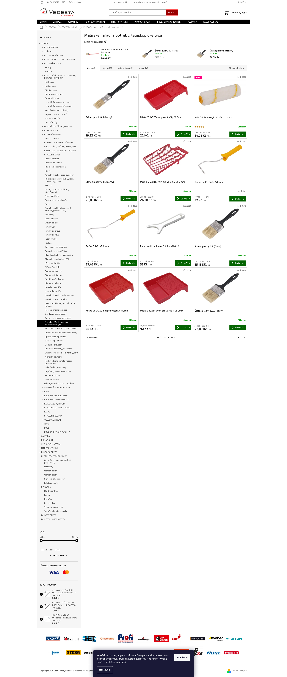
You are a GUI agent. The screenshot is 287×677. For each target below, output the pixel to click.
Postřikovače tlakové (54, 279)
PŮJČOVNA (46, 486)
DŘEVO (47, 391)
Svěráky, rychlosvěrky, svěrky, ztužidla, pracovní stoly (59, 209)
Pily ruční (49, 170)
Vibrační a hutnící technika (55, 511)
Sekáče (49, 243)
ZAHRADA (45, 436)
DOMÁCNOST (47, 440)
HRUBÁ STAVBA (51, 47)
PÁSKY (47, 411)
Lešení (47, 495)
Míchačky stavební (53, 356)
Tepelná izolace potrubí (55, 114)
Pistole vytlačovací (53, 271)
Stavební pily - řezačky (54, 478)
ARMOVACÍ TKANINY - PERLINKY (58, 387)
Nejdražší (107, 68)
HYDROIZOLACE (51, 130)
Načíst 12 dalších (166, 337)
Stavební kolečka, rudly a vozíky (59, 295)
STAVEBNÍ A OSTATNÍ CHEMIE (57, 407)
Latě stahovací (51, 218)
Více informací (118, 662)
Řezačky (48, 499)
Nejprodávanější (125, 68)
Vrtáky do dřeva (53, 230)
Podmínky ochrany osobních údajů (150, 2)
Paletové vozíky (51, 483)
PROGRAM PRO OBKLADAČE (56, 399)
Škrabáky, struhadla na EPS (57, 259)
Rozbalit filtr (57, 555)
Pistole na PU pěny (53, 275)
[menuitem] (43, 22)
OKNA (46, 424)
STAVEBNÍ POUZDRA (53, 415)
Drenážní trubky (52, 98)
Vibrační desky (50, 474)
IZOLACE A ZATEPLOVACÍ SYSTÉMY (59, 59)
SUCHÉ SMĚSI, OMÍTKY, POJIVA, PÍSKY (61, 146)
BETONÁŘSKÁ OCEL (53, 63)
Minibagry (48, 466)
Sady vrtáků (51, 238)
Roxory (48, 67)
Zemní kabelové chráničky (57, 110)
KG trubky (49, 82)
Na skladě (51, 549)
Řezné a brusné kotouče (56, 309)
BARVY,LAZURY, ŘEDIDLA (54, 403)
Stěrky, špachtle (52, 267)
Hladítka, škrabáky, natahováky (59, 255)
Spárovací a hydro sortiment (58, 318)
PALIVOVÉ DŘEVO (48, 515)
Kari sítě (48, 71)
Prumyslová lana (52, 375)
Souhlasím (182, 657)
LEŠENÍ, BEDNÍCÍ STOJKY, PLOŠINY (59, 383)
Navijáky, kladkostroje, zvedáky (59, 175)
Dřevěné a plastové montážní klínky (61, 332)
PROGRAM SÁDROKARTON (56, 395)
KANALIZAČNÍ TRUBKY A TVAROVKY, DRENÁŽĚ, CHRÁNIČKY (60, 77)
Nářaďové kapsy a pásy (55, 367)
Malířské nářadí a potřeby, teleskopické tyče (57, 323)
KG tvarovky (50, 86)
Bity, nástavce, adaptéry (56, 247)
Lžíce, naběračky (52, 263)
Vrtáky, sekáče (51, 222)
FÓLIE (46, 427)
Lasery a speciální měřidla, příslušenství (57, 191)
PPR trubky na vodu (54, 94)
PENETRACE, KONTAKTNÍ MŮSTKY (59, 142)
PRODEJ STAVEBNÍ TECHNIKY (54, 456)
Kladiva (48, 185)
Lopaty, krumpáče (53, 291)
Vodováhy (49, 214)
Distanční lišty (51, 122)
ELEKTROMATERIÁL (49, 448)
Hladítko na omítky (53, 162)
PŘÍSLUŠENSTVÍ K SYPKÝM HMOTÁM (60, 150)
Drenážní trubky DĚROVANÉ (58, 102)
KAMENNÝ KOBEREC (53, 134)
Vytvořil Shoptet (240, 670)
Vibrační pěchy (50, 470)
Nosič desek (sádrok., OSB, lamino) (61, 328)
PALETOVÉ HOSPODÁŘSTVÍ (53, 519)
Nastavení (104, 669)
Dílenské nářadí (52, 158)
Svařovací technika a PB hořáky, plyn (61, 352)
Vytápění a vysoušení (53, 507)
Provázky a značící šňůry (56, 251)
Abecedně (143, 68)
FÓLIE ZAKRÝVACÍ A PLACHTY (57, 432)
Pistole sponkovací (53, 283)
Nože (47, 204)
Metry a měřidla (52, 196)
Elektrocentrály (51, 491)
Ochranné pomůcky (54, 340)
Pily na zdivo (49, 503)
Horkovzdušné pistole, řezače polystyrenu (58, 362)
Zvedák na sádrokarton (55, 314)
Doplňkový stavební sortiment (58, 371)
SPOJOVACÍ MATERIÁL (51, 444)
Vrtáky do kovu (52, 234)
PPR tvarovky (51, 90)
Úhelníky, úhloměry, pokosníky (58, 348)
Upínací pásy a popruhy (55, 336)
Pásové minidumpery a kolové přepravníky (57, 461)
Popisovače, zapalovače (56, 200)
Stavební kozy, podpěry (56, 299)
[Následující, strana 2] (238, 337)
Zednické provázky (53, 344)
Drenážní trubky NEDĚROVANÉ (59, 106)
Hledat (172, 12)
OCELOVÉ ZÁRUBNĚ (52, 419)
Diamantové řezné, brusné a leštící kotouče (60, 305)
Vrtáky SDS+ (51, 226)
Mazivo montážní (52, 118)
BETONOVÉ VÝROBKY (53, 55)
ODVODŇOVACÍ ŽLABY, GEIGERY (58, 126)
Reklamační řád (121, 2)
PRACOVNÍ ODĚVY (49, 452)
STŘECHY (48, 51)
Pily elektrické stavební (55, 166)
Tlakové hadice (52, 379)
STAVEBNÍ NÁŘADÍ (52, 154)
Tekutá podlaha (52, 138)
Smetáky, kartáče (53, 287)
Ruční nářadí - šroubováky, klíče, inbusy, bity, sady (59, 180)
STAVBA (44, 43)
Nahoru (93, 337)
